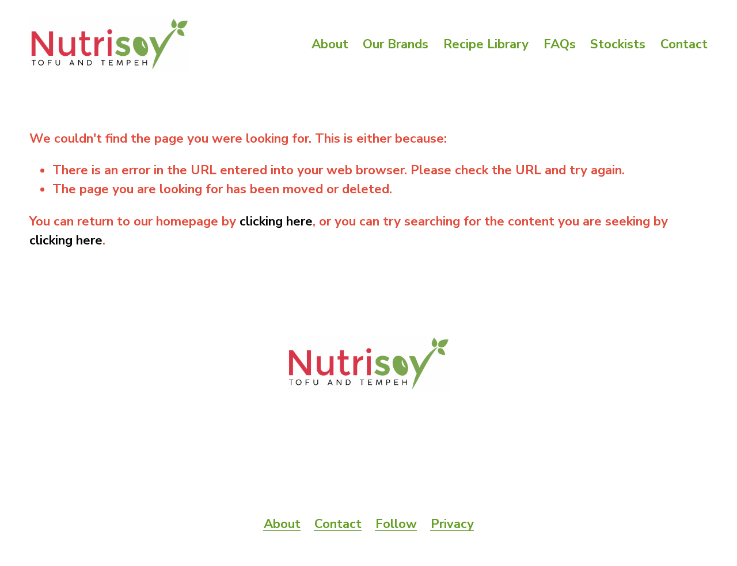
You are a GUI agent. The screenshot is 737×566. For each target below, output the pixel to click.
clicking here (276, 221)
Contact (684, 44)
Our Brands (395, 44)
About (329, 44)
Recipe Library (486, 44)
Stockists (617, 44)
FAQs (560, 44)
